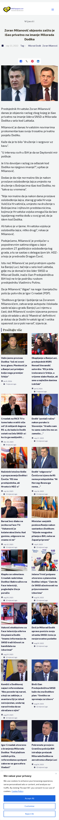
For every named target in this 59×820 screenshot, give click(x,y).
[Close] (56, 773)
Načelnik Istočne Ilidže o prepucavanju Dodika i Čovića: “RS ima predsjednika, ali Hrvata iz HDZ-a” (14, 479)
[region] (29, 795)
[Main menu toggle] (53, 10)
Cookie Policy (17, 791)
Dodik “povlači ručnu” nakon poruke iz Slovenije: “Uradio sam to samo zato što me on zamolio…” (44, 426)
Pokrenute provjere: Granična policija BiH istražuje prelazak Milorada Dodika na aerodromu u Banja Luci (44, 752)
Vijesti (29, 21)
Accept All (29, 798)
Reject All (29, 814)
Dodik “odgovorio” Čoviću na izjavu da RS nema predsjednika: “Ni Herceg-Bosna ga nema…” (45, 479)
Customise (29, 806)
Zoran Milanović (50, 45)
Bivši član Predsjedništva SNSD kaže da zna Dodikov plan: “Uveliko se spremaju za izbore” (43, 691)
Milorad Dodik (34, 45)
